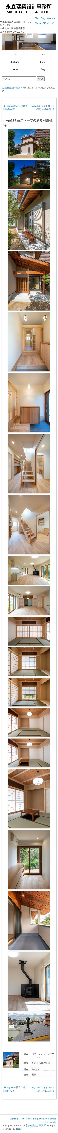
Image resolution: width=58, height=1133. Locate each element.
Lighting (15, 62)
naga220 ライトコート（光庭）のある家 (43, 108)
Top (37, 18)
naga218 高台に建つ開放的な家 (15, 108)
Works (42, 54)
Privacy (43, 1118)
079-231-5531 (45, 23)
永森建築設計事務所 (35, 1125)
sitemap (51, 18)
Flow (42, 62)
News (15, 69)
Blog (43, 18)
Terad (19, 1129)
